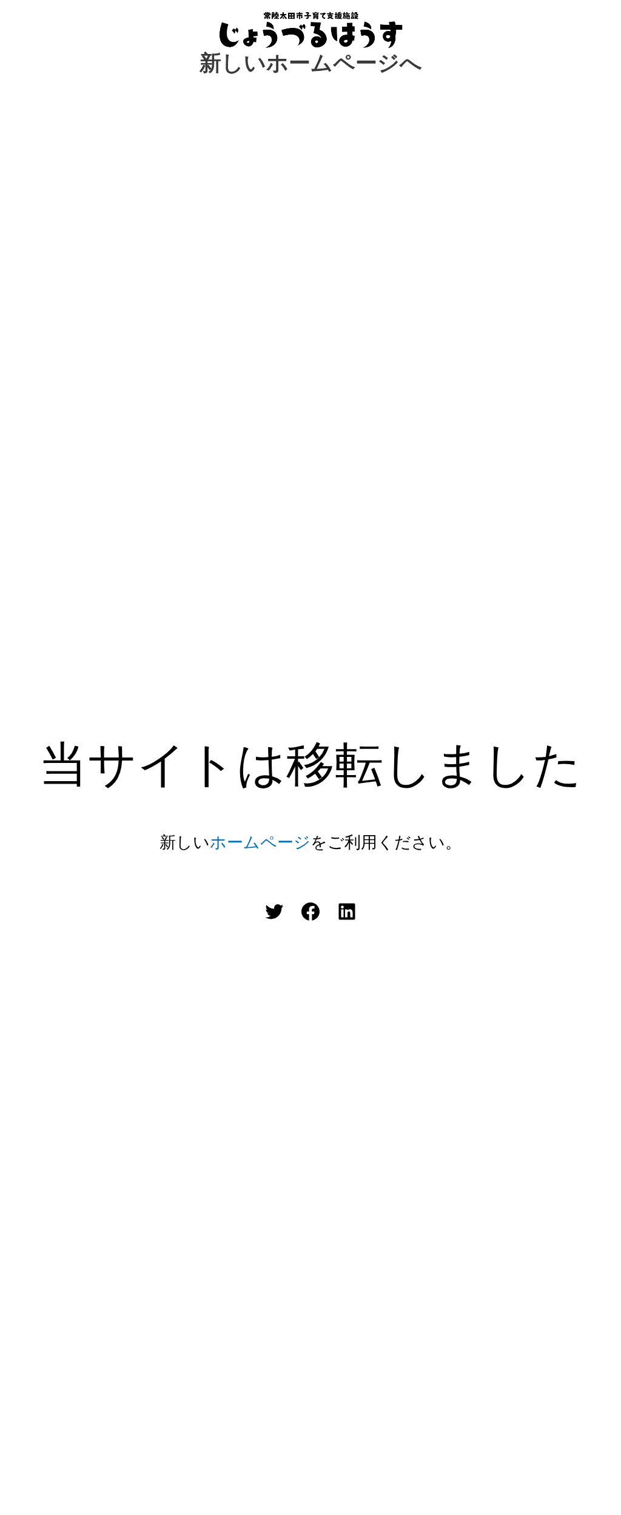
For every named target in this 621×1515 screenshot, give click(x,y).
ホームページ (260, 842)
